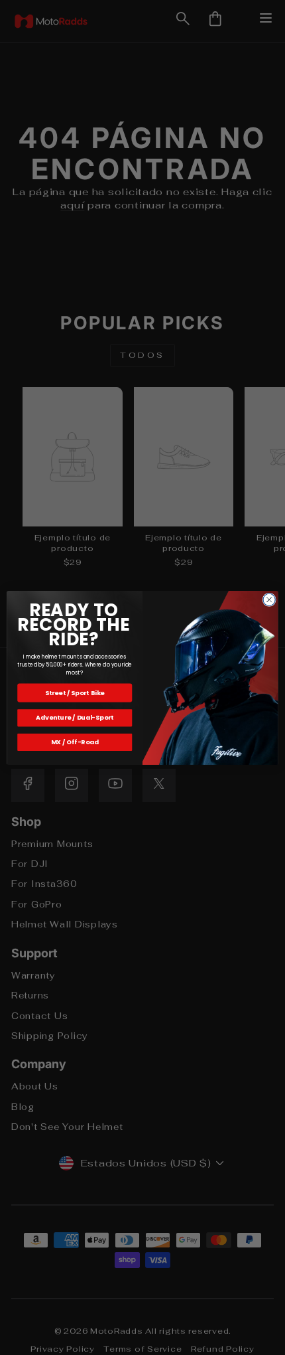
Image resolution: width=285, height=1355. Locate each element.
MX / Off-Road (75, 742)
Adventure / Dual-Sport (74, 717)
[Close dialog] (269, 599)
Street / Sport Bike (75, 692)
